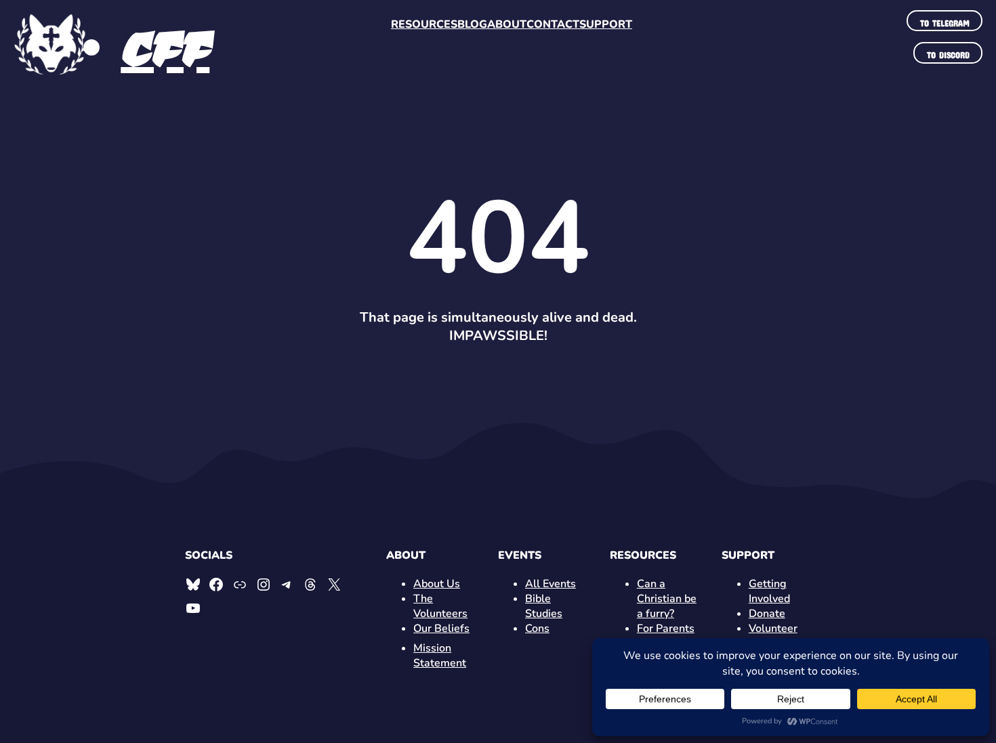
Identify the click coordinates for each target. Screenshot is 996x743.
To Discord (948, 52)
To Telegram (945, 21)
